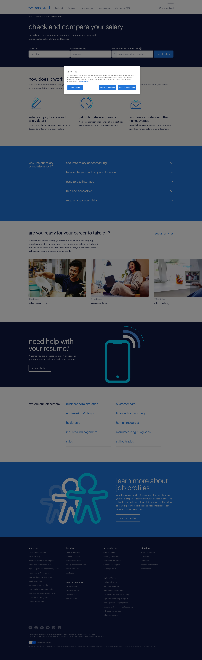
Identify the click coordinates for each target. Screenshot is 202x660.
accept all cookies (127, 87)
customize (75, 87)
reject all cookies (107, 87)
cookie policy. (84, 81)
